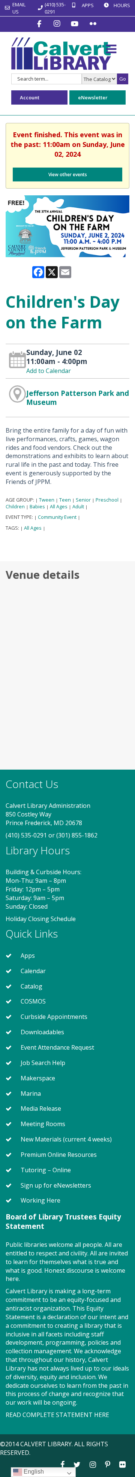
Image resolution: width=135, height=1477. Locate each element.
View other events (67, 174)
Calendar (33, 971)
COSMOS (33, 1001)
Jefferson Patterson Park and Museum (77, 397)
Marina (31, 1093)
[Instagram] (58, 23)
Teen (65, 499)
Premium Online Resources (59, 1154)
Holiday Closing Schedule (41, 919)
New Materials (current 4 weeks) (66, 1139)
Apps (28, 955)
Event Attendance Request (57, 1047)
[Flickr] (93, 23)
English (33, 1471)
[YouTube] (75, 23)
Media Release (41, 1108)
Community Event (57, 517)
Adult (78, 506)
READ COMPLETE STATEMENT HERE (57, 1415)
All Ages (59, 506)
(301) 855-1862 (77, 835)
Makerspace (38, 1078)
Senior (83, 499)
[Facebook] (40, 23)
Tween (46, 499)
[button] (111, 48)
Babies (37, 506)
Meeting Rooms (43, 1124)
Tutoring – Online (46, 1170)
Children (15, 506)
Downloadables (42, 1032)
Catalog (31, 986)
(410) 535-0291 (26, 835)
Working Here (40, 1200)
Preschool (107, 499)
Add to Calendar (48, 371)
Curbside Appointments (54, 1017)
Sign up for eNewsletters (56, 1185)
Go (122, 78)
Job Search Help (43, 1063)
